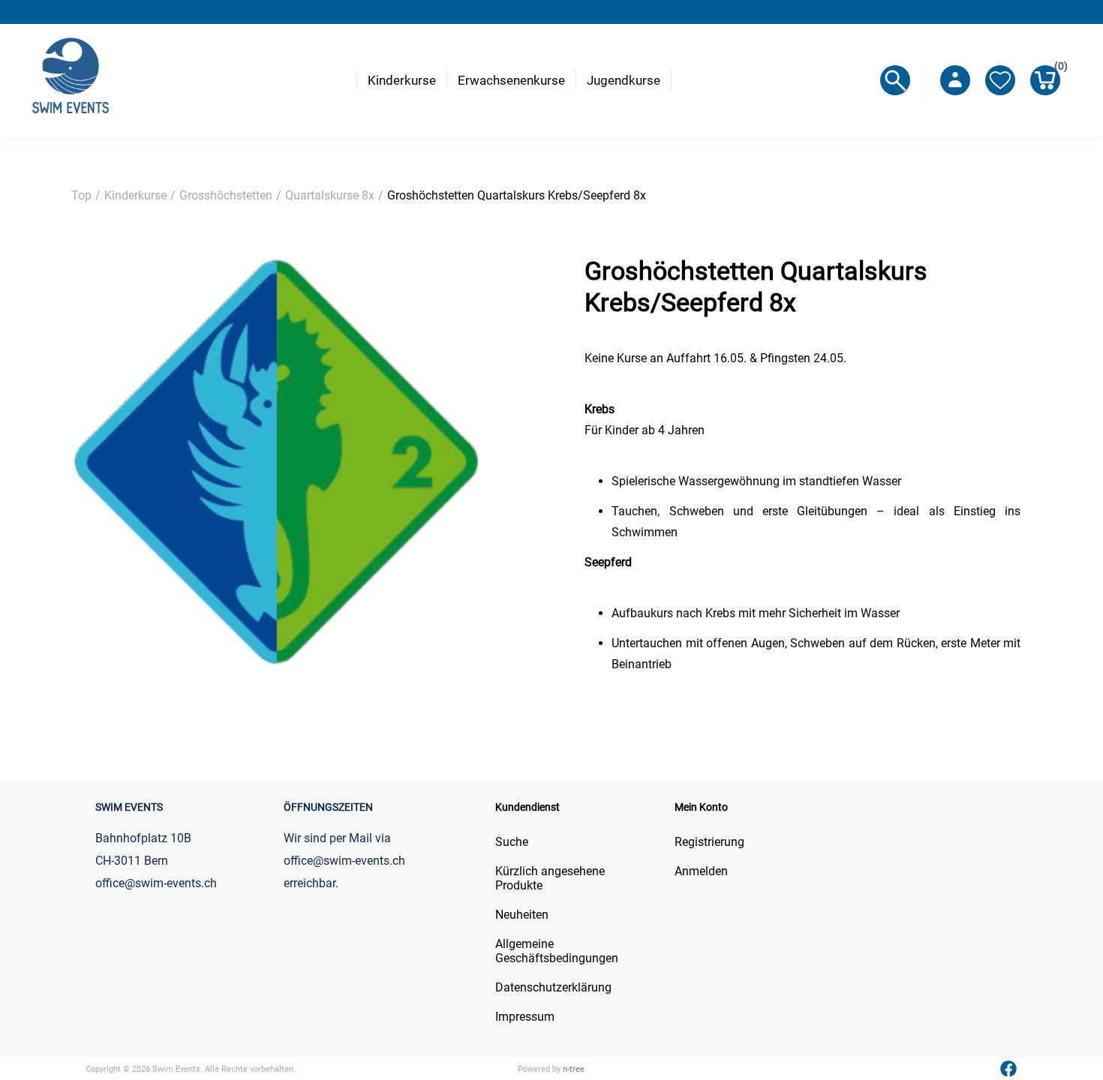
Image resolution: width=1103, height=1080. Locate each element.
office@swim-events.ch (344, 861)
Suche (511, 842)
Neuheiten (521, 915)
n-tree (574, 1069)
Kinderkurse (402, 80)
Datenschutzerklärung (553, 987)
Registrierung (709, 842)
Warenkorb (1057, 68)
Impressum (525, 1017)
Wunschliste (1000, 80)
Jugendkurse (623, 80)
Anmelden (701, 871)
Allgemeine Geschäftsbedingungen (556, 951)
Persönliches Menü (955, 80)
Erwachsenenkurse (511, 80)
